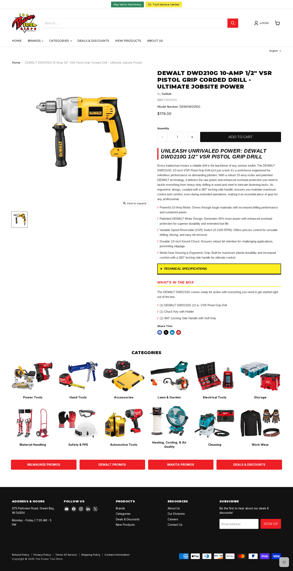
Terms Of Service (66, 554)
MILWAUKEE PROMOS (43, 464)
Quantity (163, 128)
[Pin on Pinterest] (178, 332)
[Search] (232, 23)
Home (17, 40)
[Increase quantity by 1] (192, 137)
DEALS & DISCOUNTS (249, 464)
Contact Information (117, 554)
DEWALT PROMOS (112, 464)
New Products (128, 40)
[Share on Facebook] (159, 332)
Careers (173, 519)
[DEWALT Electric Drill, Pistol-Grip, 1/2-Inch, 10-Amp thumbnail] (19, 219)
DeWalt (166, 94)
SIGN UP (271, 524)
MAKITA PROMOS (180, 464)
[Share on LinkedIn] (172, 332)
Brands (35, 40)
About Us (155, 40)
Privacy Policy (42, 554)
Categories (59, 40)
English (273, 50)
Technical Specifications (185, 268)
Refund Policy (20, 554)
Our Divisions (176, 513)
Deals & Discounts (93, 40)
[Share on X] (166, 332)
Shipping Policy (90, 554)
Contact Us (175, 524)
